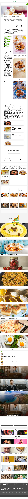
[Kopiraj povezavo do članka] (23, 26)
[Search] (21, 497)
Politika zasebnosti (24, 492)
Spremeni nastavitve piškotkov (17, 492)
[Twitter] (18, 26)
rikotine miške (7, 46)
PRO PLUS (10, 492)
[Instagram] (26, 484)
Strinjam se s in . (6, 423)
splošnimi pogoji (6, 423)
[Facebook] (16, 26)
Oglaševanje (3, 492)
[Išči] (27, 4)
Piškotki (13, 492)
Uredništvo (7, 492)
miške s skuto (7, 43)
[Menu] (25, 498)
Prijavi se (14, 425)
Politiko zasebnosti (10, 423)
